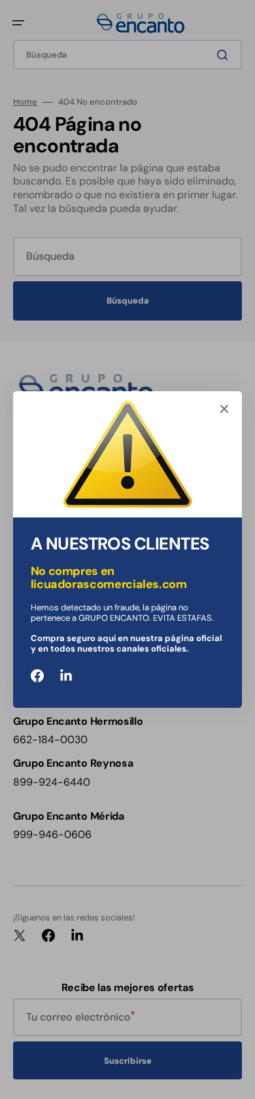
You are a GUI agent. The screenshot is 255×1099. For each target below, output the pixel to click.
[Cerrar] (224, 408)
